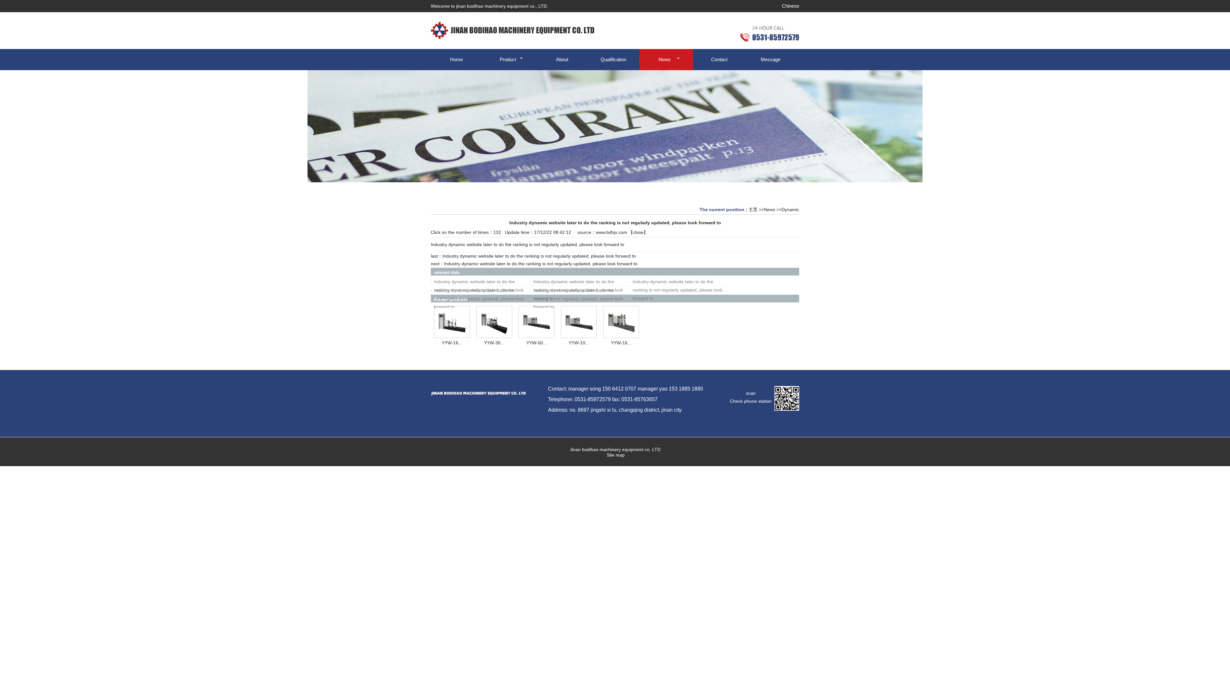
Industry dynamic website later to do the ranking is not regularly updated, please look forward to (539, 256)
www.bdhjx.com (611, 232)
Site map (615, 454)
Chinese (790, 6)
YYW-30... (494, 342)
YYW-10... (579, 342)
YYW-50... (536, 342)
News (769, 209)
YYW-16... (452, 342)
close (638, 232)
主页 (753, 209)
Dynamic (790, 209)
